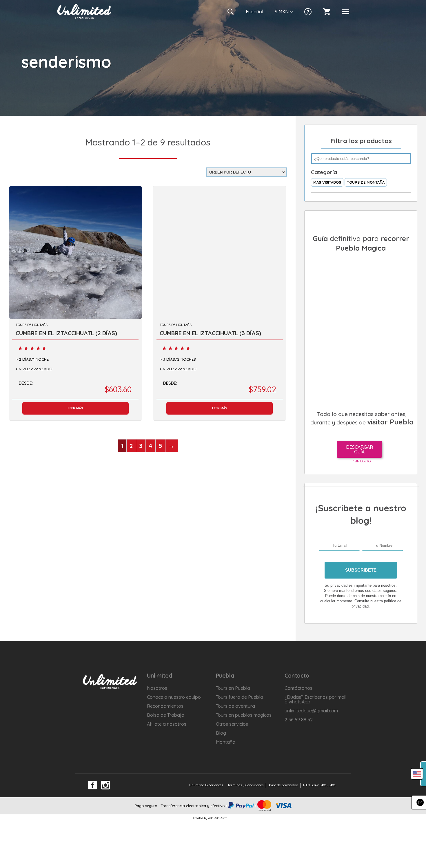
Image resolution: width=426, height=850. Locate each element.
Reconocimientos (165, 706)
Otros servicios (232, 724)
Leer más (75, 408)
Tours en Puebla (233, 688)
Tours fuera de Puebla (239, 697)
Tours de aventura (235, 706)
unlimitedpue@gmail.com (311, 710)
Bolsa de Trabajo (165, 715)
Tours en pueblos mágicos (244, 715)
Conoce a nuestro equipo (174, 697)
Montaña (225, 742)
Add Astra (220, 818)
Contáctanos (298, 688)
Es (254, 11)
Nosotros (157, 688)
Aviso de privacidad (283, 785)
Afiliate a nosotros (166, 724)
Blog (221, 733)
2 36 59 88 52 (299, 719)
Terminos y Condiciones (245, 785)
